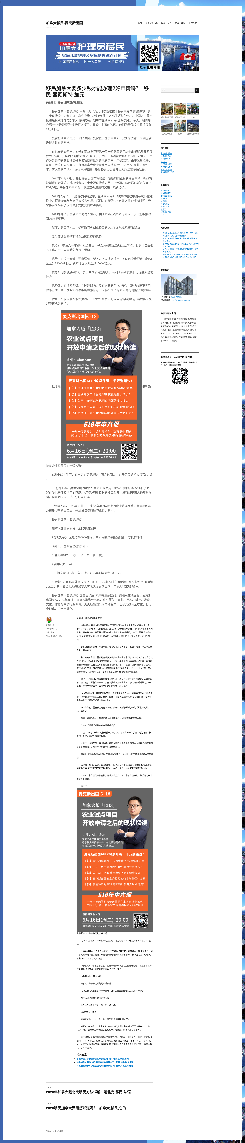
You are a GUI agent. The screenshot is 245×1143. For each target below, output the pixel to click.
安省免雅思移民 (166, 167)
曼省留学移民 (151, 23)
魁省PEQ (164, 161)
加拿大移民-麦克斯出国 (64, 22)
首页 (140, 23)
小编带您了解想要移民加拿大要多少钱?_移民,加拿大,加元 (103, 1058)
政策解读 (164, 198)
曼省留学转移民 (166, 153)
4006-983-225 (176, 296)
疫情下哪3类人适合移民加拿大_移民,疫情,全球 (180, 254)
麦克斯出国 (50, 625)
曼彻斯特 (54, 636)
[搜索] (197, 90)
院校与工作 (166, 23)
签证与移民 (165, 204)
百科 (162, 214)
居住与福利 (180, 23)
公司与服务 (194, 23)
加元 (47, 636)
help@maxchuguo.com (180, 300)
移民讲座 (164, 201)
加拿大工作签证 (166, 169)
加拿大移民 (50, 632)
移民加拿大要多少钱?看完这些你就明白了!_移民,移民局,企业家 (105, 1062)
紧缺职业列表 (166, 156)
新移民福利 (165, 206)
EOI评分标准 (165, 158)
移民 (61, 636)
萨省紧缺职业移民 (167, 172)
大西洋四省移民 (166, 164)
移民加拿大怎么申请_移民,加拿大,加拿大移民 (179, 257)
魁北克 (163, 209)
